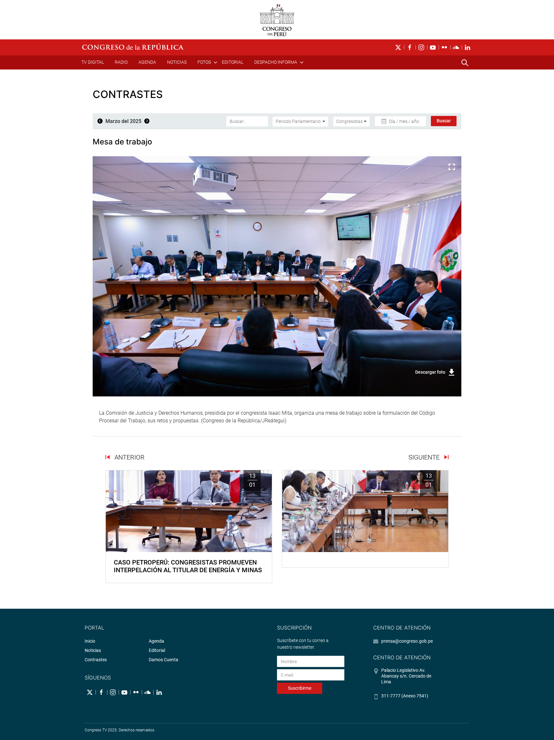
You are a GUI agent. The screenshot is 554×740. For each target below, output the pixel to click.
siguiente (424, 457)
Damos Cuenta (163, 659)
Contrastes (96, 659)
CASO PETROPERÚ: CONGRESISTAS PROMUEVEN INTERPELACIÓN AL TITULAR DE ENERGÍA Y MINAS (188, 566)
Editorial (232, 62)
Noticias (177, 62)
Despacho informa (275, 62)
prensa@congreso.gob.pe (407, 641)
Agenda (147, 62)
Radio (121, 62)
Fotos (204, 62)
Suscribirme (299, 688)
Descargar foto (430, 372)
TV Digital (92, 62)
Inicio (90, 641)
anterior (129, 457)
